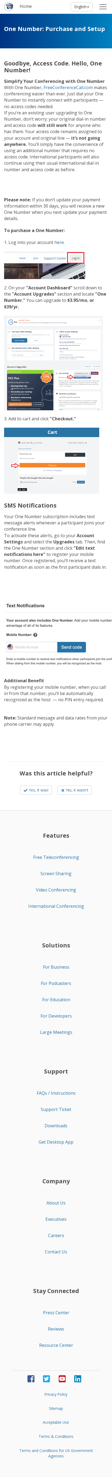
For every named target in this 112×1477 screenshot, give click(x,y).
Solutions (56, 945)
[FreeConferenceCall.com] (9, 7)
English (80, 6)
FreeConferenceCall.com (68, 87)
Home (26, 6)
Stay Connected (56, 1291)
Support (56, 1071)
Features (56, 835)
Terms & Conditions (56, 1436)
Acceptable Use (56, 1422)
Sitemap (56, 1408)
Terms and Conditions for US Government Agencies (56, 1453)
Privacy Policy (56, 1394)
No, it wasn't (77, 790)
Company (56, 1181)
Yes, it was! (38, 790)
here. (59, 242)
